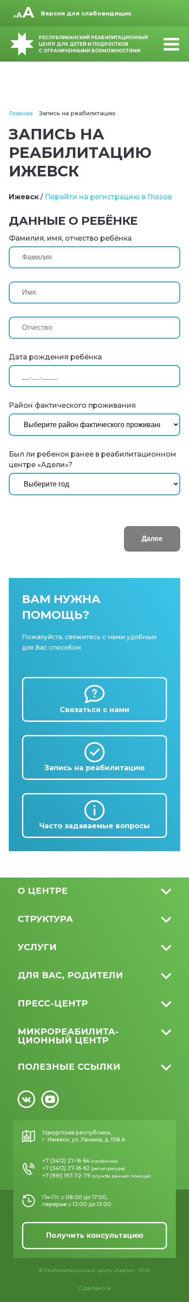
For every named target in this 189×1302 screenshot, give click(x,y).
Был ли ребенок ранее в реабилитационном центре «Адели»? (92, 459)
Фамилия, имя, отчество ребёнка (70, 238)
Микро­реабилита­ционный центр (68, 1036)
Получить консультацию (94, 1235)
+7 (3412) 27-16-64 (66, 1160)
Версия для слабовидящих (86, 13)
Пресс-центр (53, 1003)
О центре (43, 890)
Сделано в (95, 1287)
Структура (45, 919)
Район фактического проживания (72, 405)
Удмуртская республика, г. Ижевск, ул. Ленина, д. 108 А (83, 1136)
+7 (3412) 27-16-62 (66, 1168)
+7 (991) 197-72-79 (66, 1175)
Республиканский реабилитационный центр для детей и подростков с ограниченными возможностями (93, 44)
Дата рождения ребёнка (55, 357)
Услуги (37, 947)
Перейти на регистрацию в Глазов (108, 197)
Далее (152, 538)
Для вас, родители (70, 975)
